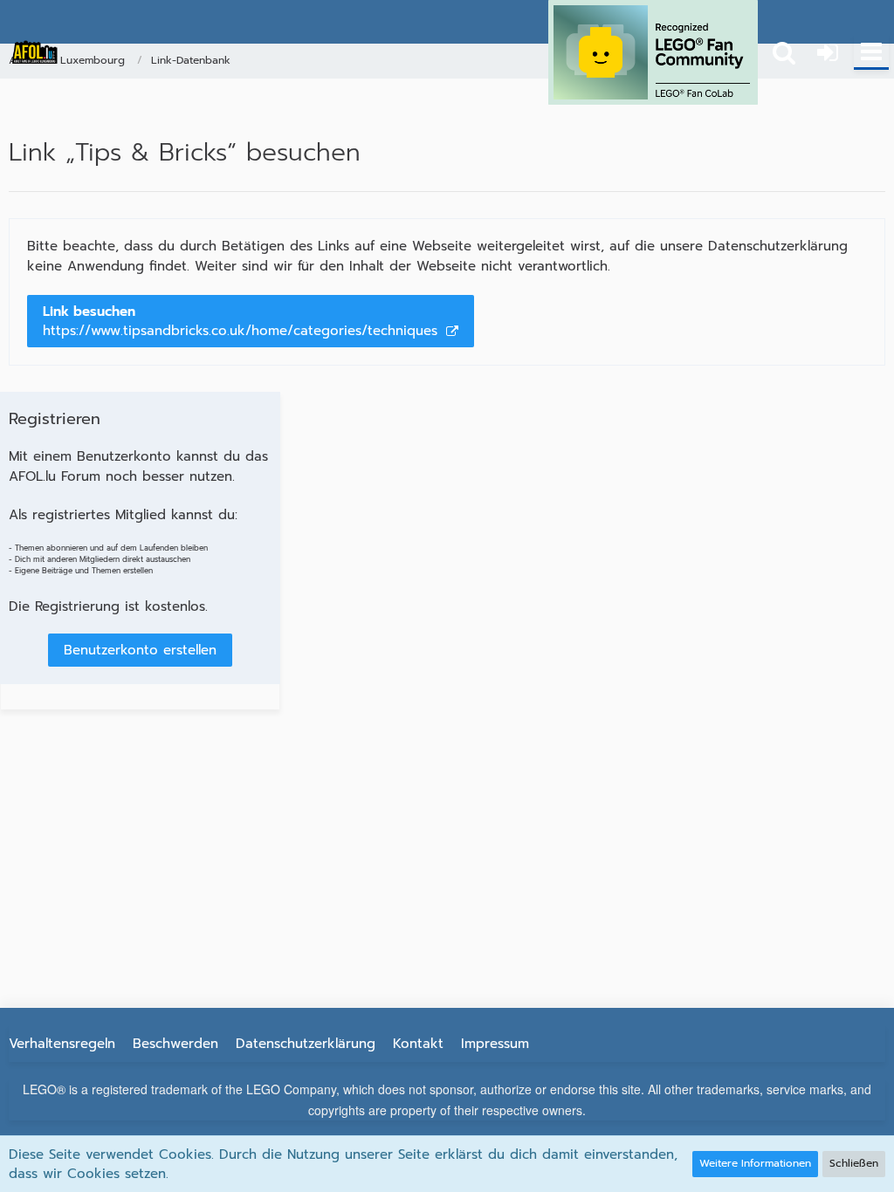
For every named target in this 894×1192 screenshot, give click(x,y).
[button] (871, 52)
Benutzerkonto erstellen (140, 650)
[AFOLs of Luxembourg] (35, 52)
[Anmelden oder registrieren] (827, 52)
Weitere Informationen (755, 1163)
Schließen (853, 1163)
